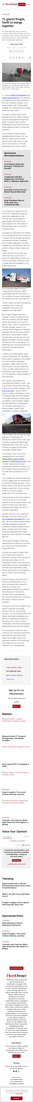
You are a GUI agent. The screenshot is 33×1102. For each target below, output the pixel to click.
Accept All (16, 1098)
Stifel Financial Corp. (18, 461)
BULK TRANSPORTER (16, 1081)
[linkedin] (13, 58)
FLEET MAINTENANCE (16, 1079)
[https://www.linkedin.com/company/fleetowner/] (16, 1071)
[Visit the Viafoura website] (26, 845)
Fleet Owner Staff (16, 44)
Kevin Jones (10, 675)
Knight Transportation (19, 95)
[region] (16, 841)
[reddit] (20, 58)
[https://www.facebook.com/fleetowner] (14, 1071)
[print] (30, 58)
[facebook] (10, 58)
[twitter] (16, 58)
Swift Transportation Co (11, 98)
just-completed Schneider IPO (13, 519)
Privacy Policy (19, 1093)
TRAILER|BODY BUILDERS (16, 1083)
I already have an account (16, 864)
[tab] (7, 837)
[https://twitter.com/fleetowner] (18, 1071)
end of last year (8, 391)
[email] (23, 58)
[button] (3, 4)
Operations (6, 14)
